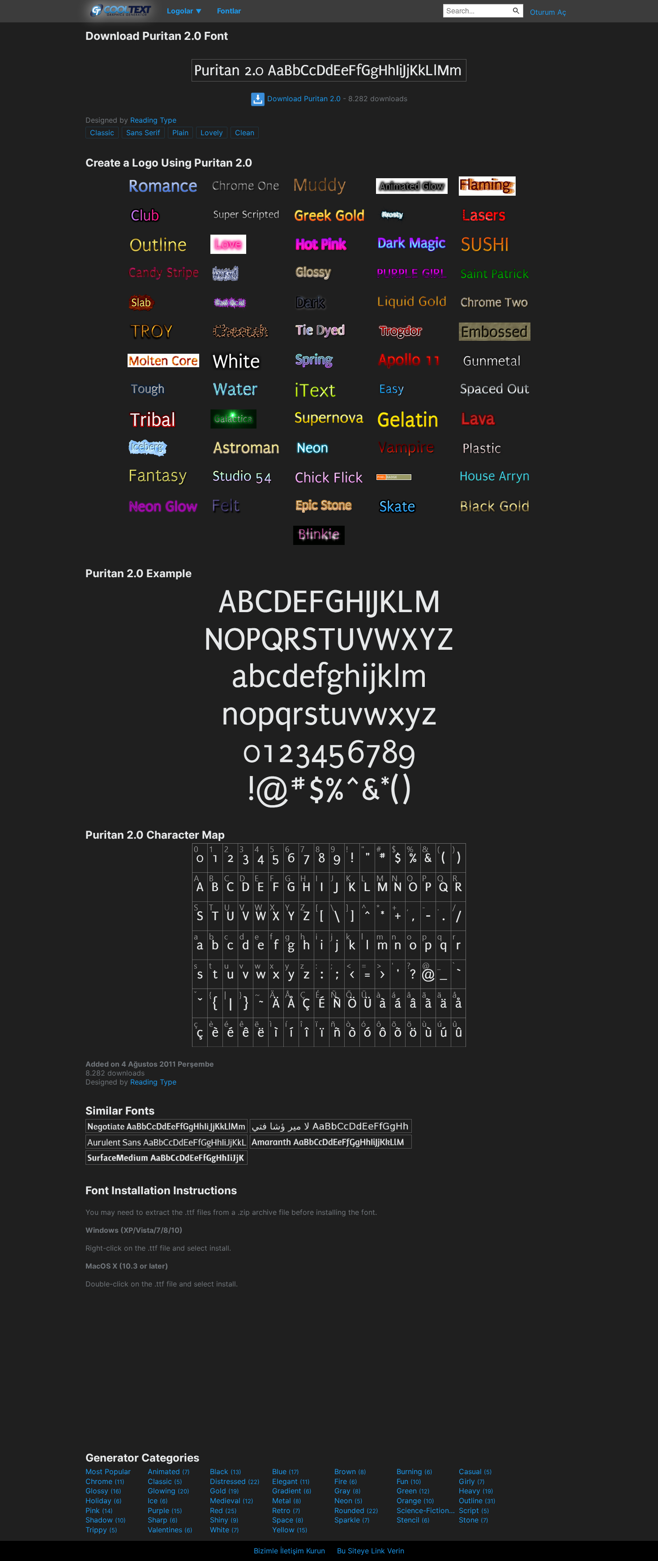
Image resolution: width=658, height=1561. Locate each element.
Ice (158, 1500)
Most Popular (108, 1471)
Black (225, 1471)
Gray (347, 1490)
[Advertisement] (42, 163)
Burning (414, 1471)
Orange (415, 1500)
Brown (350, 1471)
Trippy (101, 1529)
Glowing (168, 1490)
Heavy (476, 1490)
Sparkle (352, 1519)
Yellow (290, 1529)
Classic (102, 132)
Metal (286, 1500)
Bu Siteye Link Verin (370, 1550)
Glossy (103, 1490)
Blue (285, 1471)
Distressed (235, 1481)
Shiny (224, 1519)
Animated (169, 1471)
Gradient (292, 1490)
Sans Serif (143, 132)
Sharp (163, 1519)
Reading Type (153, 120)
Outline (477, 1500)
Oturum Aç (548, 12)
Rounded (356, 1510)
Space (287, 1519)
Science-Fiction (427, 1510)
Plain (180, 132)
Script (474, 1510)
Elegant (291, 1481)
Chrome (104, 1481)
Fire (345, 1481)
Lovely (212, 132)
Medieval (231, 1500)
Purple (165, 1510)
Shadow (105, 1519)
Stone (473, 1519)
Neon (348, 1500)
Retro (286, 1510)
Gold (224, 1490)
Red (223, 1510)
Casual (475, 1471)
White (224, 1529)
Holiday (103, 1500)
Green (413, 1490)
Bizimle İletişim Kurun (289, 1550)
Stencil (413, 1519)
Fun (409, 1481)
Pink (99, 1510)
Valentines (170, 1529)
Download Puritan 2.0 (303, 98)
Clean (244, 132)
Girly (472, 1481)
